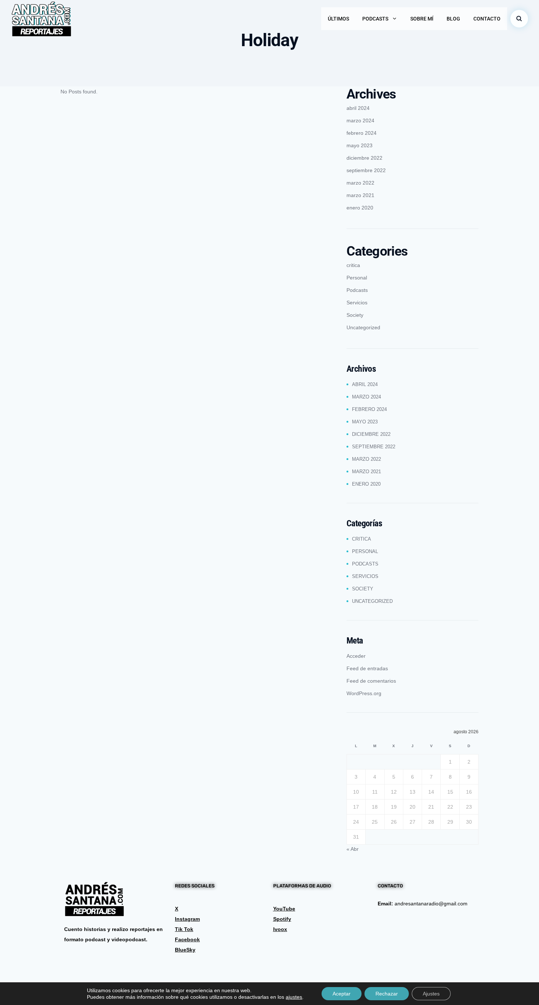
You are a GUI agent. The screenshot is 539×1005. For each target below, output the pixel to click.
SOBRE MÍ (421, 19)
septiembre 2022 (366, 170)
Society (354, 315)
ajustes (294, 997)
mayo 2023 (359, 145)
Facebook (187, 939)
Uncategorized (363, 327)
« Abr (352, 849)
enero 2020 (359, 208)
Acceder (356, 656)
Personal (356, 278)
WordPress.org (363, 693)
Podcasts (357, 290)
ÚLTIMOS (338, 19)
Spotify (282, 919)
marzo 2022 (360, 183)
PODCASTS (375, 19)
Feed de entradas (367, 668)
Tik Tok (184, 929)
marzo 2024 (360, 120)
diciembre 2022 (364, 158)
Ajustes (431, 994)
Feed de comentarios (371, 681)
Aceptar (342, 994)
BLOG (453, 19)
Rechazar (386, 994)
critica (353, 265)
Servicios (356, 302)
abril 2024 (358, 108)
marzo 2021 (360, 195)
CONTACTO (486, 19)
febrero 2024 (361, 133)
